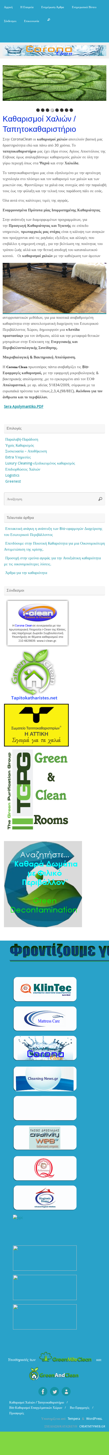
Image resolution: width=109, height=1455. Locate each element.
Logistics (12, 475)
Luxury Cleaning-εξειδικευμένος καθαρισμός (40, 463)
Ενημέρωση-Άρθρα (52, 7)
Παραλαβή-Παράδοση (21, 439)
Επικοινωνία (31, 21)
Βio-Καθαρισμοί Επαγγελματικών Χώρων (35, 1407)
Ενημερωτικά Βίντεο (84, 7)
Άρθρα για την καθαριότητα (26, 572)
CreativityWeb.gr (92, 1426)
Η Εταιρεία (27, 7)
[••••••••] (54, 85)
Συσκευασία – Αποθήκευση (26, 451)
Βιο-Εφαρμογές (79, 1407)
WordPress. (94, 1418)
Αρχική (8, 7)
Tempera (74, 1418)
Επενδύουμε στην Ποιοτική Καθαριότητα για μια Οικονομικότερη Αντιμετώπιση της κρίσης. (54, 546)
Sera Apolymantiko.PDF (23, 406)
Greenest (13, 481)
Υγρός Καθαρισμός (19, 445)
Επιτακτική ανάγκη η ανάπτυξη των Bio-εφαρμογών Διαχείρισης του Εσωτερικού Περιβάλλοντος (53, 531)
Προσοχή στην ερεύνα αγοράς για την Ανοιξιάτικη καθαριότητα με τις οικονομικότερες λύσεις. (52, 561)
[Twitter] (54, 1391)
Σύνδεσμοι (10, 21)
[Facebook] (42, 1391)
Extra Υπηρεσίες (18, 457)
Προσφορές (16, 1413)
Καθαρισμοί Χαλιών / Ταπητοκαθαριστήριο (36, 1402)
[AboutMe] (66, 1391)
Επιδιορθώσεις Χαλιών (22, 469)
